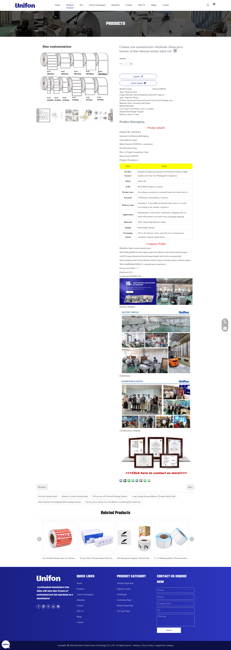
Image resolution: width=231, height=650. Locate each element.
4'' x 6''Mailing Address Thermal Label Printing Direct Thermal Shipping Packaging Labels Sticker (171, 558)
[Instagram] (58, 606)
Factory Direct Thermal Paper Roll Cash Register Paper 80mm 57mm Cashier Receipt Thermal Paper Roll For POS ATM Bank (97, 558)
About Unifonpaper (85, 594)
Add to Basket (137, 83)
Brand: (155, 89)
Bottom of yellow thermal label (75, 496)
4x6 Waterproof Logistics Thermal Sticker (134, 558)
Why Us (80, 611)
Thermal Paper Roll (125, 583)
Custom (80, 605)
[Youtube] (53, 606)
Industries (81, 600)
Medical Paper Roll (125, 605)
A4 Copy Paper (123, 611)
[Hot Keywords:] (208, 5)
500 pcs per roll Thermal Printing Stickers (110, 496)
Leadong (169, 645)
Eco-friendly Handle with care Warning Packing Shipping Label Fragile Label (60, 558)
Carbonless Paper (124, 600)
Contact (80, 622)
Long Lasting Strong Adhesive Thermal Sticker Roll (153, 496)
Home (79, 583)
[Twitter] (48, 606)
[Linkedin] (43, 606)
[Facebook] (38, 606)
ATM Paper (122, 594)
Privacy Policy (148, 645)
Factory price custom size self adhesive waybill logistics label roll (113, 502)
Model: (122, 89)
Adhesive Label (123, 589)
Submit (169, 630)
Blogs (79, 617)
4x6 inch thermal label (47, 496)
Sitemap (136, 645)
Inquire (137, 76)
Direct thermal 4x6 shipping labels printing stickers (59, 502)
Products (80, 589)
